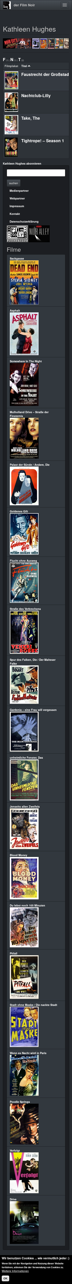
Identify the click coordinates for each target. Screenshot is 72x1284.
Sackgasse (17, 258)
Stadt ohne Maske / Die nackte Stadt (33, 1005)
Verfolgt (15, 1150)
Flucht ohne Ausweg (23, 561)
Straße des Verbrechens (25, 609)
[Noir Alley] (39, 233)
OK (5, 1278)
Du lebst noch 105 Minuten (27, 905)
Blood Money (18, 855)
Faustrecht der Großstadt (45, 74)
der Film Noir (24, 5)
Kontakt (15, 214)
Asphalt (15, 310)
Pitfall (13, 953)
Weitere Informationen (15, 1271)
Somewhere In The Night (26, 361)
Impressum (17, 206)
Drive (13, 1199)
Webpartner (17, 198)
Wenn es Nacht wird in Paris (28, 1053)
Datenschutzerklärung (24, 221)
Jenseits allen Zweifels (25, 806)
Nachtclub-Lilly (36, 95)
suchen (13, 183)
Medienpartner (19, 191)
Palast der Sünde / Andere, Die (30, 465)
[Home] (7, 5)
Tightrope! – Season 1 (42, 140)
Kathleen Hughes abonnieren (22, 163)
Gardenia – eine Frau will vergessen (33, 710)
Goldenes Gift (19, 511)
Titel (24, 66)
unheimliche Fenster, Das (26, 757)
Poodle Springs (20, 1102)
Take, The (30, 118)
